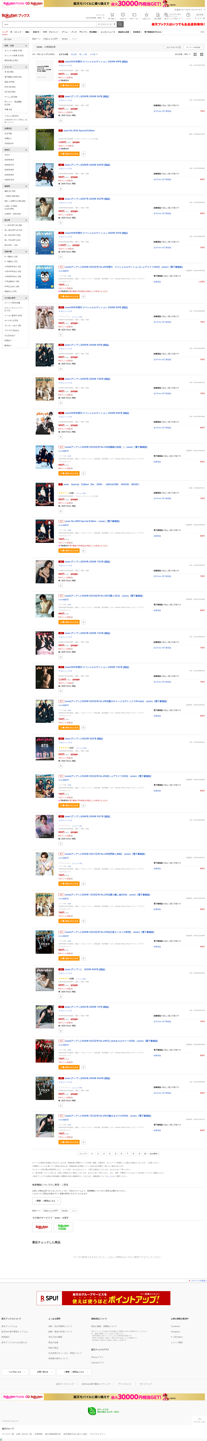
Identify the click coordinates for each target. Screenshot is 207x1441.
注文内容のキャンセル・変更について (65, 1353)
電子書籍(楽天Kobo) (152, 32)
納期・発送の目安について (60, 1331)
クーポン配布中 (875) (13, 315)
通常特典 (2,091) (11, 60)
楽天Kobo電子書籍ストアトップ (96, 1384)
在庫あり (8, 138)
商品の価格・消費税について (104, 1326)
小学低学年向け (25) (13, 266)
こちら (110, 1176)
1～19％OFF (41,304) (13, 225)
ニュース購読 (177, 1342)
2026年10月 (9, 180)
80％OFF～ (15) (11, 245)
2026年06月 (9, 160)
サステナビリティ (98, 1434)
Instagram (175, 1331)
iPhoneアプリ (97, 1357)
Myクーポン (134, 19)
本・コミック (15, 32)
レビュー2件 (77, 1088)
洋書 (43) (8, 109)
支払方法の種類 (55, 1337)
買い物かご (112, 19)
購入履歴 (157, 19)
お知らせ (123, 19)
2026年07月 (9, 165)
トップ (5, 32)
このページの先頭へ (199, 1281)
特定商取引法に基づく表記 (75, 1434)
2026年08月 (9, 170)
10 (145, 1154)
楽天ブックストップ (65, 1384)
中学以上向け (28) (12, 286)
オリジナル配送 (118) (13, 50)
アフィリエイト (125, 1384)
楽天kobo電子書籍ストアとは (14, 1331)
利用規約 (5, 1337)
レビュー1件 (77, 317)
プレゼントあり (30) (13, 325)
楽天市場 (199, 15)
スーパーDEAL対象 (12, 303)
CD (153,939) (10, 92)
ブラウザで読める (12, 330)
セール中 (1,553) (11, 320)
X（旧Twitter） (177, 1337)
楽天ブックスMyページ (173, 19)
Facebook (175, 1326)
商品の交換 (53, 1342)
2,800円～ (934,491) (13, 214)
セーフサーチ (172, 47)
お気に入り (147, 19)
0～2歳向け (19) (11, 257)
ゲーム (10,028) (11, 97)
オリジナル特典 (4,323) (14, 55)
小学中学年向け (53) (13, 271)
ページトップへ (199, 1422)
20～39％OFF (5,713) (13, 230)
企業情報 (38, 1434)
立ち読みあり (10, 335)
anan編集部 (63, 271)
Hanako (65, 39)
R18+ (203, 32)
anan (69, 276)
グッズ (74, 32)
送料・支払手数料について (60, 1326)
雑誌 (27, 32)
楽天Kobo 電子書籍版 (162, 111)
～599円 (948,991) (12, 196)
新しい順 (83, 54)
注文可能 (8, 133)
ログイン (99, 15)
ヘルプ (188, 19)
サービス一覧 (200, 18)
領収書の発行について (58, 1358)
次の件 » (154, 1154)
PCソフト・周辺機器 (88, 32)
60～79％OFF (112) (12, 240)
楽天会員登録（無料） (94, 18)
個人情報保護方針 (53, 1434)
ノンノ (74, 39)
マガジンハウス (65, 65)
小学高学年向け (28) (13, 276)
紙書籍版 (157, 282)
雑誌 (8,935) (9, 82)
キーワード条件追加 (193, 47)
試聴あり (8, 340)
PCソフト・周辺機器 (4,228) (13, 103)
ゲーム (64, 32)
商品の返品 (53, 1348)
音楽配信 (136, 32)
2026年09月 (9, 175)
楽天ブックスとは (9, 1326)
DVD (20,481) (10, 87)
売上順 (73, 54)
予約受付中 (9, 143)
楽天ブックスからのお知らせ (14, 1342)
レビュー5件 (81, 493)
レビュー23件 (81, 748)
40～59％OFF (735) (12, 235)
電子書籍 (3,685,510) (13, 77)
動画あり (8, 345)
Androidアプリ (97, 1362)
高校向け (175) (10, 291)
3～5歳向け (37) (11, 261)
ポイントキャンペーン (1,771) (14, 309)
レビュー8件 (81, 979)
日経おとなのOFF (50, 39)
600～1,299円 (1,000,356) (15, 201)
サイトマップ (146, 1384)
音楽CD (36, 32)
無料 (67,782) (10, 191)
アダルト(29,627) (11, 116)
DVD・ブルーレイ (50, 32)
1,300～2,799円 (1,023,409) (11, 207)
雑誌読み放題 (123, 32)
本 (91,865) (9, 72)
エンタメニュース (108, 32)
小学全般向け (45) (12, 281)
